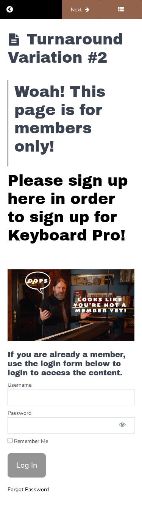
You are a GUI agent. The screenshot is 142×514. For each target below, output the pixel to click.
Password (19, 413)
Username (19, 385)
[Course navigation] (121, 9)
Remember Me (30, 441)
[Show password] (122, 425)
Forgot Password (28, 489)
